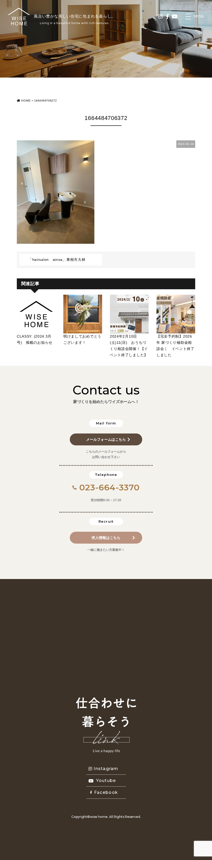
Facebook (106, 792)
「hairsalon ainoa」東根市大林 (56, 259)
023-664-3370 (109, 487)
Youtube (106, 780)
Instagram (106, 768)
